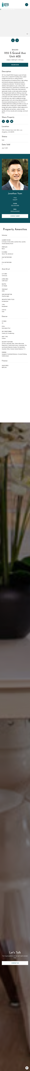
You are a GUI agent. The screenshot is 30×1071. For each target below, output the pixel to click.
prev (13, 40)
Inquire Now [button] (15, 64)
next (17, 40)
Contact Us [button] (15, 963)
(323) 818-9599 (15, 205)
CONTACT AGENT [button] (15, 216)
